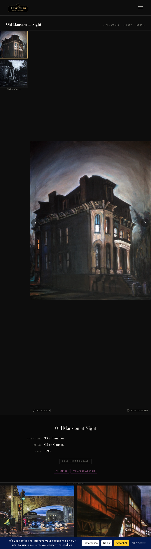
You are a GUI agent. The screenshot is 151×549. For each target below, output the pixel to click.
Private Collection (84, 471)
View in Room (139, 410)
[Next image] (145, 222)
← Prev (127, 25)
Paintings (61, 471)
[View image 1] (14, 44)
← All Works (111, 25)
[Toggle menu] (140, 8)
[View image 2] (14, 74)
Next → (140, 25)
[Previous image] (35, 222)
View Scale (43, 410)
